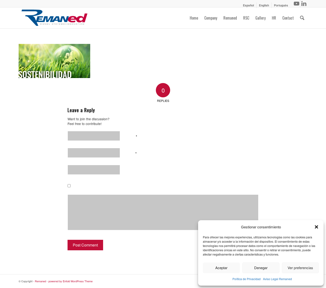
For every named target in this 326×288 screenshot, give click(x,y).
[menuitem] (249, 5)
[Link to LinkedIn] (303, 3)
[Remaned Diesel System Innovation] (54, 17)
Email (131, 153)
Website (132, 170)
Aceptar (221, 267)
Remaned (40, 281)
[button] (316, 227)
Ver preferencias (300, 267)
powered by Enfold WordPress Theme (70, 281)
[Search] (302, 17)
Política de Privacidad (246, 279)
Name (131, 136)
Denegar (261, 267)
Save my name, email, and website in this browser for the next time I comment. (141, 187)
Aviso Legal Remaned (277, 279)
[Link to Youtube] (296, 3)
